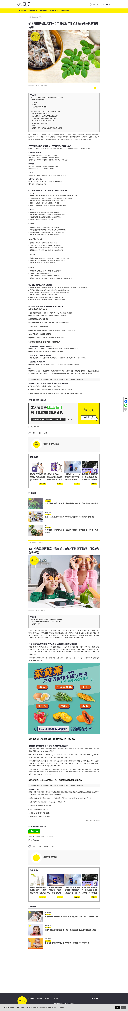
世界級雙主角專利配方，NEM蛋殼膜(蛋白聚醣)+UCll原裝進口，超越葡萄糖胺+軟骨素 (90, 479)
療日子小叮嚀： (37, 624)
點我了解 (42, 484)
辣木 (40, 433)
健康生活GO (54, 10)
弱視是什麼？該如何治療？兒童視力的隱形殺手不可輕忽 (67, 943)
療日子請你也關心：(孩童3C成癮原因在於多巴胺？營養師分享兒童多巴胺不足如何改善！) (55, 780)
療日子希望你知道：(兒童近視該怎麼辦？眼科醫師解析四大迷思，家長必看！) (51, 739)
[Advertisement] (64, 971)
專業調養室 (43, 10)
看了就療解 (65, 10)
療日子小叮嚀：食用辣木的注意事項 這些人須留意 (47, 128)
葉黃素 (46, 846)
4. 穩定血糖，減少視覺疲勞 (40, 123)
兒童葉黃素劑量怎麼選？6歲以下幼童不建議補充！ (47, 621)
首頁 (29, 17)
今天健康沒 (33, 10)
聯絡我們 (56, 998)
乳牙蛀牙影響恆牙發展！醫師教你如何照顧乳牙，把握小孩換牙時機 (71, 917)
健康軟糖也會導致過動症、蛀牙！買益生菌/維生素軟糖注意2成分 (70, 930)
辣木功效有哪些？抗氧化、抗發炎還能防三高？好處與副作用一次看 (71, 503)
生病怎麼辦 (22, 10)
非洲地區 (35, 102)
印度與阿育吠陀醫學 (38, 100)
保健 (40, 846)
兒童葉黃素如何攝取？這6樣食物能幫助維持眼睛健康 (46, 619)
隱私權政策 (48, 998)
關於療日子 (31, 998)
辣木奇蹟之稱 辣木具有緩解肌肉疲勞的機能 (45, 116)
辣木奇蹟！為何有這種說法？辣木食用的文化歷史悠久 (47, 97)
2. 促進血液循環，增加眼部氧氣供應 (43, 121)
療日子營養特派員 (42, 610)
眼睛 (34, 433)
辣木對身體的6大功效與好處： (41, 113)
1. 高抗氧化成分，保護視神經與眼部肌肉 (44, 118)
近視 (52, 846)
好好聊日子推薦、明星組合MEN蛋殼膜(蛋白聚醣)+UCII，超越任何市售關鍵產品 (38, 479)
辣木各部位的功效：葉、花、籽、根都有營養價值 (45, 111)
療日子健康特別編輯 (42, 85)
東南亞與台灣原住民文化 (39, 107)
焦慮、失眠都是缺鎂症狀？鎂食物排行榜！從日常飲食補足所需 (70, 517)
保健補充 (41, 17)
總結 (33, 125)
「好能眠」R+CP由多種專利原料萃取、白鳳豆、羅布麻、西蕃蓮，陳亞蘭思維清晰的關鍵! (72, 479)
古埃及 (34, 104)
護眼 (45, 433)
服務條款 (39, 998)
